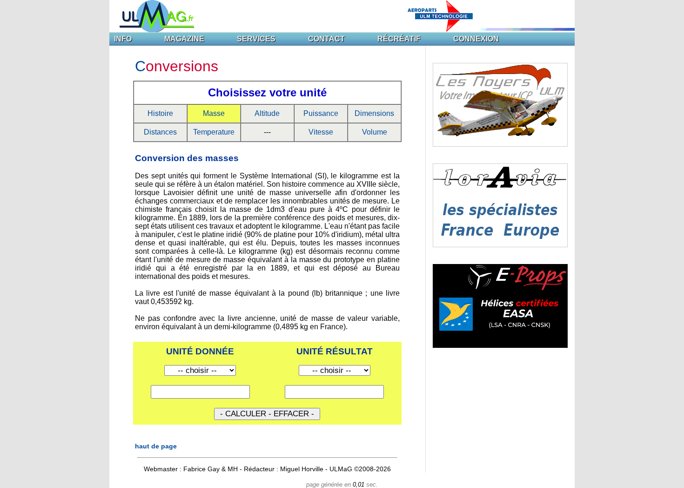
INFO (123, 39)
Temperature (214, 132)
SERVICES (256, 39)
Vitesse (320, 132)
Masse (214, 113)
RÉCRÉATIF (399, 39)
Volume (374, 132)
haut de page (156, 446)
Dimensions (374, 113)
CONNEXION (476, 39)
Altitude (267, 113)
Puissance (320, 113)
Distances (160, 132)
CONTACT (326, 39)
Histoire (160, 113)
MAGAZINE (184, 39)
